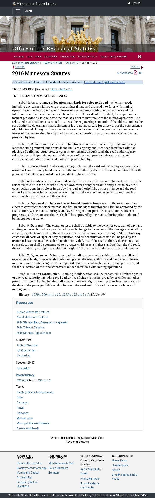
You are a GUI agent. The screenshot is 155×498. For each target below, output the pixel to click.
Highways (22, 412)
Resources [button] (24, 303)
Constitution (67, 56)
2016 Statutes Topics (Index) (34, 332)
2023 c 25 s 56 (44, 380)
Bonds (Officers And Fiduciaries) (36, 392)
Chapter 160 (71, 63)
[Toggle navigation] (17, 11)
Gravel (20, 407)
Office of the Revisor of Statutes (53, 48)
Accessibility (24, 477)
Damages (22, 402)
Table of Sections (27, 345)
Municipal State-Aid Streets (33, 423)
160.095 (20, 67)
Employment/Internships (31, 467)
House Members (58, 467)
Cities (20, 397)
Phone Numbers (90, 478)
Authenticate (125, 72)
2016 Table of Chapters (31, 327)
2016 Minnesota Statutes (25, 63)
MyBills (116, 469)
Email (83, 473)
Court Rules (50, 56)
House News (119, 460)
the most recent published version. (104, 82)
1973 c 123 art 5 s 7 (75, 294)
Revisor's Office (86, 56)
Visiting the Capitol (28, 472)
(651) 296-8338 (89, 469)
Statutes (18, 56)
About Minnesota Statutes (32, 317)
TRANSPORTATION (52, 63)
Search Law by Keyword (113, 56)
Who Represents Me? (61, 463)
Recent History (25, 375)
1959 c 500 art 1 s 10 (46, 294)
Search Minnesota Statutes (33, 311)
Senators (54, 472)
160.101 (135, 67)
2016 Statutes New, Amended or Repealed (42, 322)
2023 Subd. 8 (22, 380)
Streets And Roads (28, 428)
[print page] (139, 56)
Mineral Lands (25, 418)
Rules (38, 56)
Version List (23, 355)
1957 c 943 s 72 (60, 89)
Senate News (120, 465)
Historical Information (30, 463)
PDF (139, 72)
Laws (29, 56)
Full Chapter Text (27, 350)
